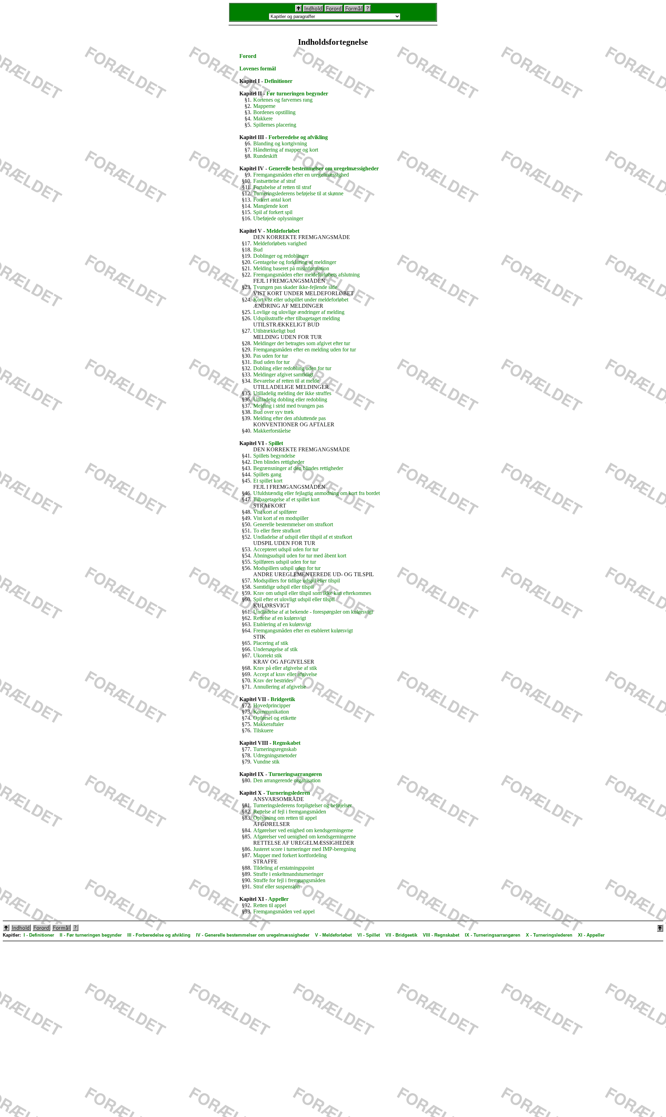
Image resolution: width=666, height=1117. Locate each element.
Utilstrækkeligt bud (274, 331)
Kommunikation (271, 712)
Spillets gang (267, 474)
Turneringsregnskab (275, 749)
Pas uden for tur (270, 356)
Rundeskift (265, 156)
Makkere (263, 118)
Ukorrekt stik (267, 655)
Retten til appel (269, 905)
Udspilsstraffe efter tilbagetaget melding (296, 318)
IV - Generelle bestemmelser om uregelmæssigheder (252, 935)
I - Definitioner (39, 935)
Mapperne (264, 106)
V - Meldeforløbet (333, 935)
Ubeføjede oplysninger (278, 218)
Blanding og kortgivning (280, 143)
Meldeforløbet (282, 231)
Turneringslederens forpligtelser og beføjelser (302, 805)
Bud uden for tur (271, 362)
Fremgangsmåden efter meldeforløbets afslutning (306, 275)
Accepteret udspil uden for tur (285, 549)
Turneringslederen (288, 793)
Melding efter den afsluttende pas (289, 418)
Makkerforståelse (272, 431)
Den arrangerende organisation (287, 780)
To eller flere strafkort (276, 531)
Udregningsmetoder (275, 755)
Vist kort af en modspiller (280, 518)
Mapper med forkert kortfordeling (290, 855)
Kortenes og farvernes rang (283, 100)
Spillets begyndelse (274, 456)
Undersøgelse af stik (275, 649)
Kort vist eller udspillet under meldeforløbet (300, 299)
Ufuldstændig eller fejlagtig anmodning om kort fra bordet (316, 493)
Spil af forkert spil (272, 212)
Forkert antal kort (272, 200)
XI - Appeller (591, 935)
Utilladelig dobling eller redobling (290, 399)
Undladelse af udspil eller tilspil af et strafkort (302, 537)
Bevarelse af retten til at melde (286, 381)
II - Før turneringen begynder (91, 935)
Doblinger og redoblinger (281, 256)
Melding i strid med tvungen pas (288, 406)
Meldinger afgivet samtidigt (283, 374)
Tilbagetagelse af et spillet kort (286, 499)
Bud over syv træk (273, 412)
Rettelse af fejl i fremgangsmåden (289, 812)
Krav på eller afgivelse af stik (285, 668)
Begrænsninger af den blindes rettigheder (298, 468)
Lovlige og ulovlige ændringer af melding (298, 312)
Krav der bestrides (273, 680)
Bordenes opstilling (274, 112)
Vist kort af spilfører (275, 512)
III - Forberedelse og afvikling (158, 935)
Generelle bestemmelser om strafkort (293, 524)
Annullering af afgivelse (279, 687)
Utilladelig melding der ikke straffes (292, 393)
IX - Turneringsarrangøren (492, 935)
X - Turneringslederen (549, 935)
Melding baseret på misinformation (291, 268)
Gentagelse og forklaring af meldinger (294, 262)
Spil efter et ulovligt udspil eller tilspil (294, 599)
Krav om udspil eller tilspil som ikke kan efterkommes (312, 593)
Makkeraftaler (268, 724)
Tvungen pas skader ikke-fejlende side (295, 287)
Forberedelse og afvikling (298, 137)
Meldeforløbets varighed (280, 243)
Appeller (278, 899)
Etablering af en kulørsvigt (282, 624)
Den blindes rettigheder (278, 462)
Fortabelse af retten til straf (282, 187)
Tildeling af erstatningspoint (283, 868)
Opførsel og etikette (274, 718)
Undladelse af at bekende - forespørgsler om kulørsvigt (313, 612)
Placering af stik (270, 643)
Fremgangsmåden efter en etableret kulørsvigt (303, 630)
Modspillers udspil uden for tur (287, 568)
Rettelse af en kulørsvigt (279, 618)
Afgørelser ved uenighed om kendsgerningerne (304, 836)
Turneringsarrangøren (295, 774)
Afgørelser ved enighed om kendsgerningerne (303, 830)
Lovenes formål (257, 68)
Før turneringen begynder (297, 93)
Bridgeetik (283, 699)
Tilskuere (263, 730)
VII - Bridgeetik (401, 935)
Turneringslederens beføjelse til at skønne (298, 193)
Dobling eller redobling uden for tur (292, 368)
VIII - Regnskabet (441, 935)
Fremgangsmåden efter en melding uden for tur (304, 349)
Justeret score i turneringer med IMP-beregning (304, 849)
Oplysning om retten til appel (285, 818)
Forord (247, 56)
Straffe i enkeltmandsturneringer (288, 874)
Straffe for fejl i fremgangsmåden (289, 880)
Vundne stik (266, 762)
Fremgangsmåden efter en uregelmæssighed (301, 175)
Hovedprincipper (271, 705)
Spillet (275, 443)
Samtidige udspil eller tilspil (283, 587)
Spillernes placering (274, 125)
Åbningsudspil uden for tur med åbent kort (299, 555)
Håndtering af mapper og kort (285, 150)
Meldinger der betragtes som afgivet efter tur (301, 343)
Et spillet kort (267, 481)
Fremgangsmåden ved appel (284, 911)
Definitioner (278, 81)
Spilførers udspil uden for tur (284, 562)
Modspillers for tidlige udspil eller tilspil (296, 580)
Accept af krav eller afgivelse (285, 674)
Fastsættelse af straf (274, 181)
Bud (258, 250)
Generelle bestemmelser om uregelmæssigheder (323, 168)
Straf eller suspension (276, 886)
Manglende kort (270, 206)
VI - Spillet (368, 935)
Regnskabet (286, 743)
